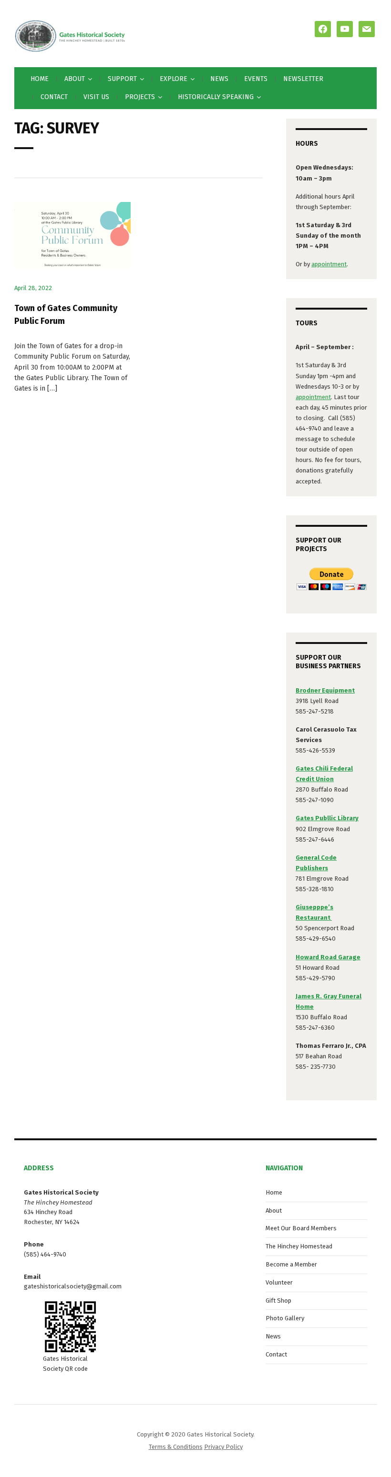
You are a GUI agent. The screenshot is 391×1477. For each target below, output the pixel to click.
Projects (140, 97)
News (219, 79)
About (274, 1210)
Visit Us (96, 97)
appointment (329, 264)
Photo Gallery (285, 1318)
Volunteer (279, 1282)
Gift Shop (278, 1300)
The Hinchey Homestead (299, 1246)
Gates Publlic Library (327, 818)
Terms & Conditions (176, 1446)
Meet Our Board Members (301, 1228)
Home (40, 79)
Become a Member (291, 1264)
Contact (54, 97)
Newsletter (303, 79)
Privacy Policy (223, 1446)
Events (256, 79)
